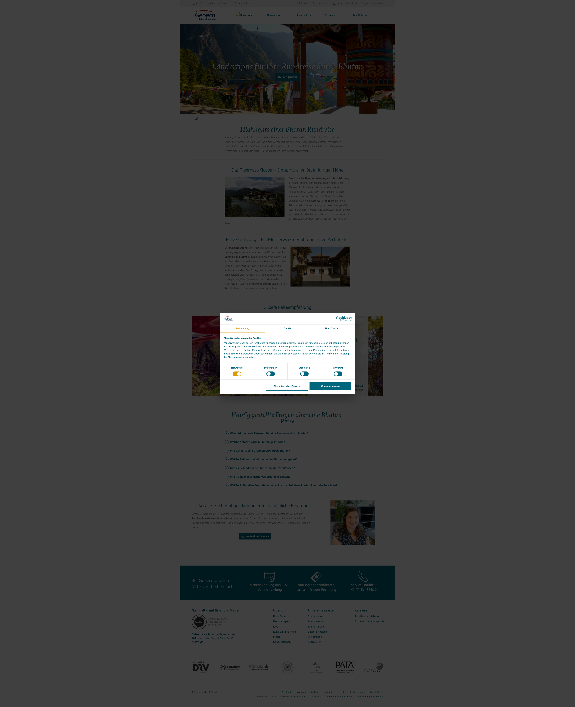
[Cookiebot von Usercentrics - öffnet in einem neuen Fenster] (338, 318)
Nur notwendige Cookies (287, 386)
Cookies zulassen (330, 386)
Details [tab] (287, 328)
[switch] (270, 373)
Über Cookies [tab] (332, 328)
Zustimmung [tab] (242, 328)
